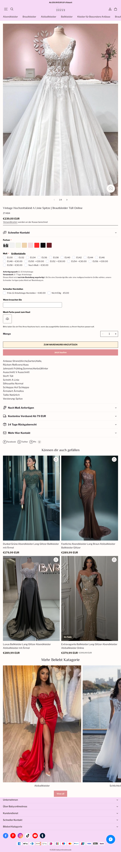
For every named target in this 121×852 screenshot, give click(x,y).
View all (60, 793)
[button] (6, 9)
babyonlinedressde (63, 850)
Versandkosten (10, 222)
